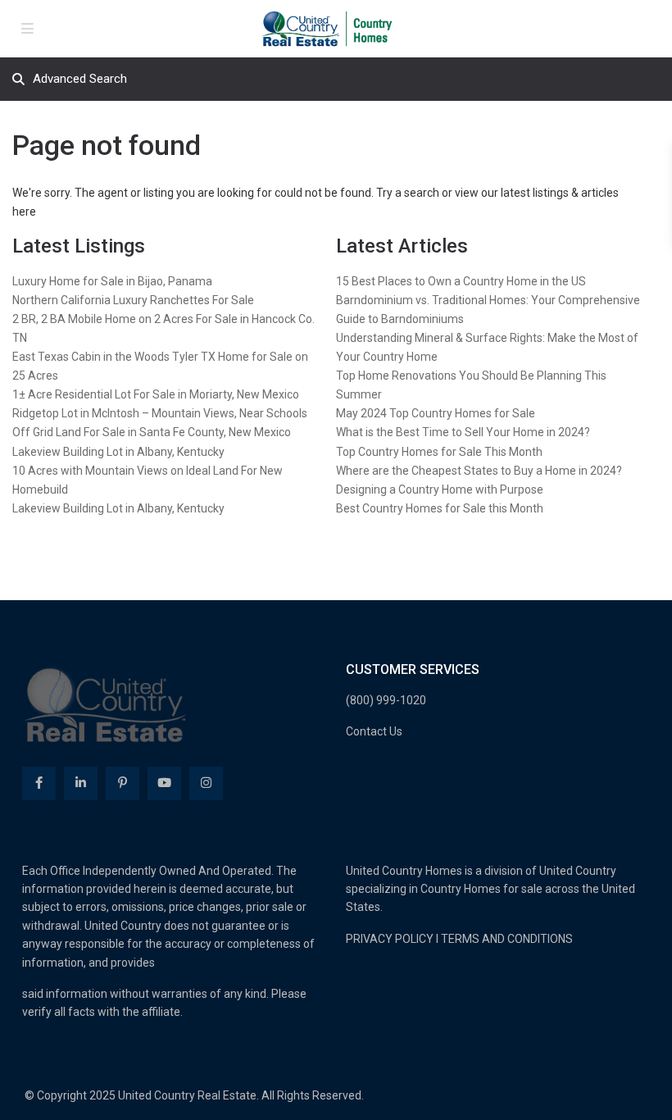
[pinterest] (122, 783)
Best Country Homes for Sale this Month (439, 508)
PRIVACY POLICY (390, 938)
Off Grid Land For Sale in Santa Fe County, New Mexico (151, 432)
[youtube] (164, 783)
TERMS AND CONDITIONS (507, 938)
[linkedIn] (81, 783)
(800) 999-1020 (386, 700)
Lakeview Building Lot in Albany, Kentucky (118, 451)
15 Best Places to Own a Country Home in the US (461, 281)
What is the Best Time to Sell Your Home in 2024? (463, 432)
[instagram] (206, 783)
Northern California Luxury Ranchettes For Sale (133, 300)
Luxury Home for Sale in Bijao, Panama (112, 281)
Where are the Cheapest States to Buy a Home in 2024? (479, 470)
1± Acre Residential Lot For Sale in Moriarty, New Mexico (155, 394)
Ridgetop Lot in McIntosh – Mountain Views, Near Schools (159, 413)
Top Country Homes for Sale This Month (439, 451)
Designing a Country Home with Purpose (439, 489)
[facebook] (39, 783)
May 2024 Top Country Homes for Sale (435, 413)
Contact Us (374, 731)
